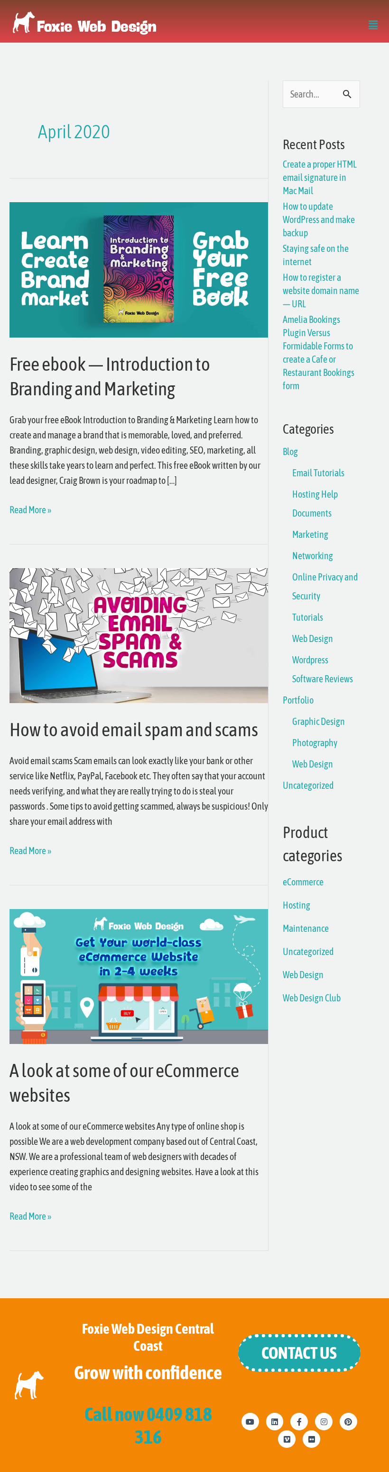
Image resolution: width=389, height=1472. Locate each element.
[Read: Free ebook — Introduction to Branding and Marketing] (138, 268)
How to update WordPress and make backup (319, 219)
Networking (312, 555)
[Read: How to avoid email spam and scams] (138, 634)
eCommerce (303, 881)
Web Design (312, 638)
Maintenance (306, 928)
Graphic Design (318, 721)
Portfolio (298, 700)
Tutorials (307, 617)
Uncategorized (308, 785)
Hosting (296, 905)
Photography (314, 742)
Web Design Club (312, 997)
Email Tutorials (318, 472)
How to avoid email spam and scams (133, 729)
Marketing (310, 534)
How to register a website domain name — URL (321, 290)
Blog (290, 451)
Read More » (30, 508)
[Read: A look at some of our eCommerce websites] (138, 975)
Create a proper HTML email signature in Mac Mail (320, 177)
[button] (373, 26)
